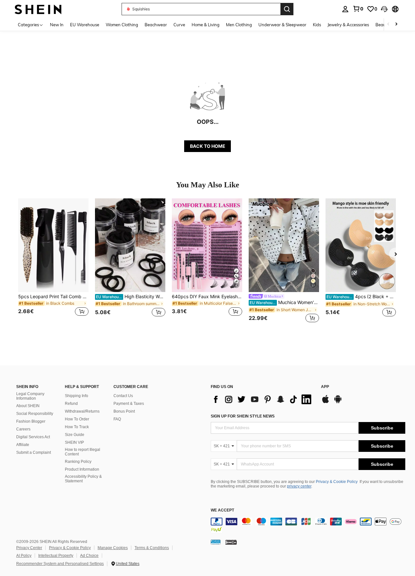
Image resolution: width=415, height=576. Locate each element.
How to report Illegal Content (82, 451)
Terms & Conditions (152, 548)
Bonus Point (124, 411)
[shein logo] (38, 8)
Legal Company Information (30, 396)
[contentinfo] (308, 525)
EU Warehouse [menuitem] (84, 24)
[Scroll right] (396, 24)
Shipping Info (76, 396)
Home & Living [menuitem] (205, 24)
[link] (357, 9)
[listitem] (53, 261)
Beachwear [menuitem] (156, 24)
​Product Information (82, 469)
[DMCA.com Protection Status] (231, 541)
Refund (71, 403)
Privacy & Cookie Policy (337, 481)
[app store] (325, 402)
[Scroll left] (388, 24)
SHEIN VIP (74, 442)
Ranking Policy (78, 461)
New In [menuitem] (57, 24)
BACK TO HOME (207, 146)
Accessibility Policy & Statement (83, 478)
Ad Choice (89, 555)
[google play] (337, 402)
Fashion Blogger (30, 421)
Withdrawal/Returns (82, 411)
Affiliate (22, 444)
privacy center (299, 486)
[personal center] (345, 9)
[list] (262, 399)
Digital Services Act (33, 437)
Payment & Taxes (128, 403)
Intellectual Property (55, 555)
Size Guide (74, 434)
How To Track (77, 427)
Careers (23, 429)
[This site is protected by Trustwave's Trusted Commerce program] (215, 541)
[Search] (286, 9)
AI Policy (23, 555)
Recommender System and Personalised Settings (60, 563)
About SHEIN (28, 406)
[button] (384, 9)
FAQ (117, 419)
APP (325, 387)
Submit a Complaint (33, 452)
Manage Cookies (113, 548)
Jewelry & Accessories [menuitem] (348, 24)
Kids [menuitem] (317, 24)
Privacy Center (29, 548)
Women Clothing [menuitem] (122, 24)
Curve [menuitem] (179, 24)
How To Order (77, 419)
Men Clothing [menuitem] (239, 24)
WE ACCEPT (222, 510)
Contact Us (123, 396)
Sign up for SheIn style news (243, 416)
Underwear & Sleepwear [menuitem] (282, 24)
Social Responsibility (34, 413)
